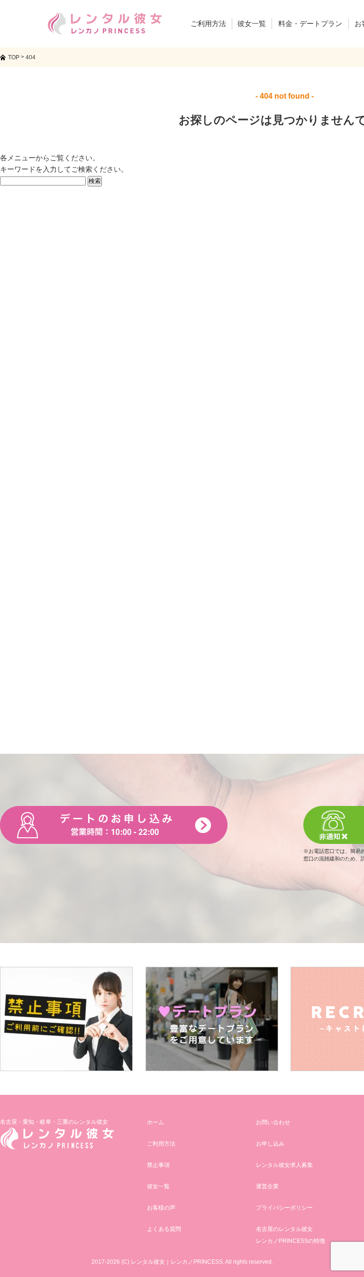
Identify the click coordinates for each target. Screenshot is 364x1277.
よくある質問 (164, 1229)
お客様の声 (161, 1207)
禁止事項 (158, 1165)
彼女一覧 (158, 1186)
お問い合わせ (273, 1122)
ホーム (155, 1122)
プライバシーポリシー (284, 1207)
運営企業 (267, 1186)
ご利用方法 (161, 1143)
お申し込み (270, 1143)
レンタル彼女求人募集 (284, 1165)
